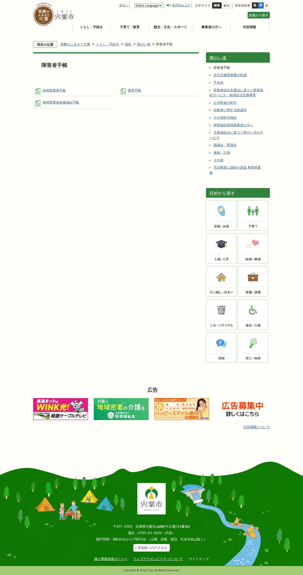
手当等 (218, 82)
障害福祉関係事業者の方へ (233, 125)
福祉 (128, 44)
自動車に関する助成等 (230, 110)
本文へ (123, 5)
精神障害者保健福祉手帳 (61, 102)
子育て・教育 (130, 27)
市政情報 (249, 27)
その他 (218, 160)
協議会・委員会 (225, 145)
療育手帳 (134, 90)
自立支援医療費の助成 (230, 75)
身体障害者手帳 (54, 90)
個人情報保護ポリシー (110, 559)
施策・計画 (222, 152)
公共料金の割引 (225, 103)
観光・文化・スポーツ (170, 27)
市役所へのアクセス (152, 548)
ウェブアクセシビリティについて (158, 559)
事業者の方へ (211, 27)
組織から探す (259, 15)
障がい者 (143, 44)
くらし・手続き (91, 27)
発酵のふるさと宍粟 (75, 44)
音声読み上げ (181, 5)
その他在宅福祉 (225, 117)
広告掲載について (256, 427)
